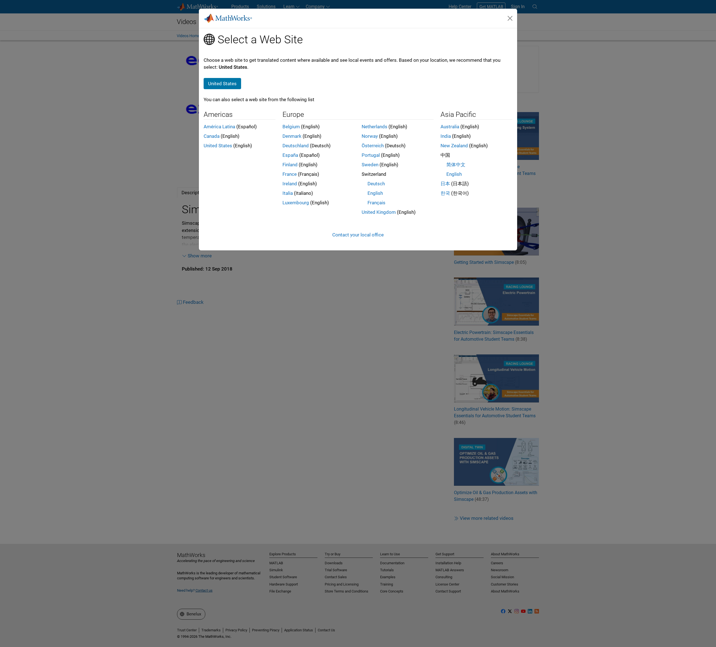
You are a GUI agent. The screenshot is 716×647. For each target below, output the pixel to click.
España (290, 155)
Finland (290, 164)
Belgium (291, 126)
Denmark (292, 136)
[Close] (510, 18)
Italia (287, 193)
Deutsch (376, 183)
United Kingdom (379, 212)
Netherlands (374, 126)
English (375, 193)
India (446, 136)
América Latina (219, 126)
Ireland (289, 183)
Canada (212, 136)
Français (376, 202)
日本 (445, 183)
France (289, 174)
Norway (370, 136)
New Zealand (454, 145)
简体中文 (455, 164)
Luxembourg (295, 202)
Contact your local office (358, 235)
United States (218, 145)
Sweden (370, 164)
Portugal (371, 155)
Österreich (373, 145)
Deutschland (295, 145)
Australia (450, 126)
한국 (445, 193)
